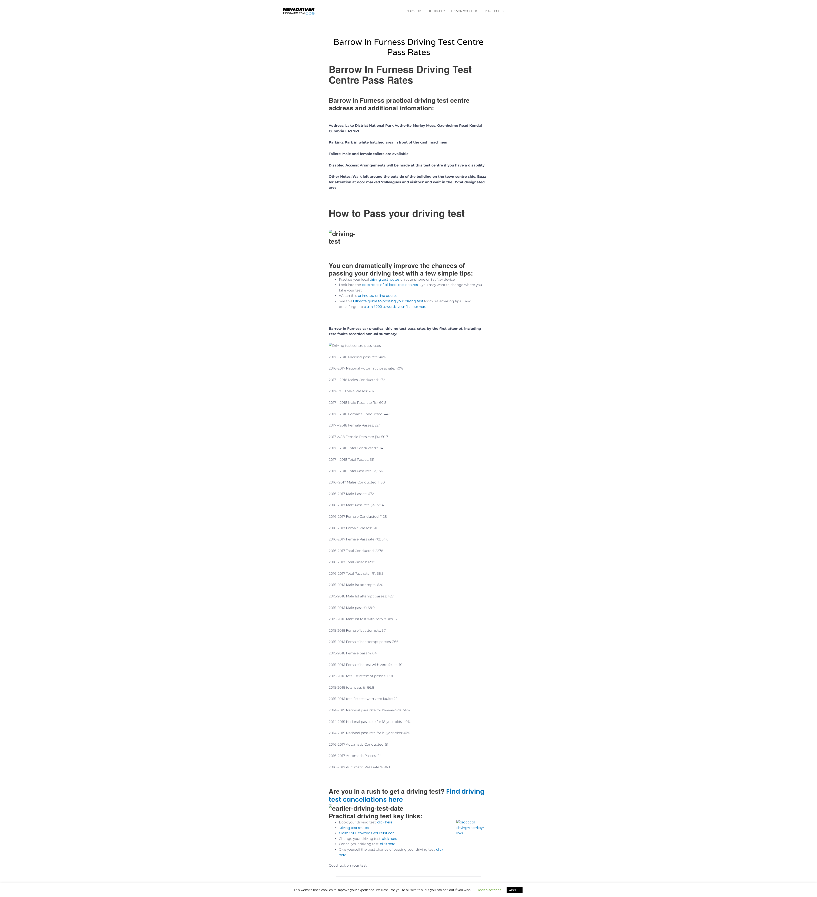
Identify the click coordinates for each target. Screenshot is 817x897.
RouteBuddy (494, 11)
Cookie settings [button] (489, 890)
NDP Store (414, 11)
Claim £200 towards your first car (366, 833)
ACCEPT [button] (514, 890)
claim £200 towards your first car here (394, 306)
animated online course (378, 295)
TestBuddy (437, 11)
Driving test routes (354, 827)
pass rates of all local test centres (390, 284)
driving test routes (385, 279)
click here (385, 822)
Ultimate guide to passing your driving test (387, 301)
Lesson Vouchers (464, 11)
